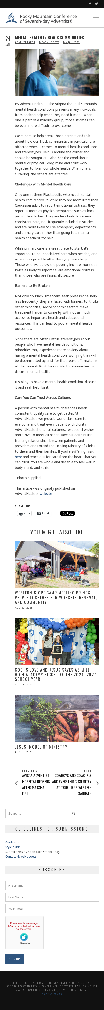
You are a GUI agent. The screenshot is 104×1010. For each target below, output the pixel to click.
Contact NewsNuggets (21, 856)
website (45, 493)
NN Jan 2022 (71, 42)
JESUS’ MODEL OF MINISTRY (41, 747)
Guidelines (12, 842)
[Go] (74, 813)
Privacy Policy (52, 993)
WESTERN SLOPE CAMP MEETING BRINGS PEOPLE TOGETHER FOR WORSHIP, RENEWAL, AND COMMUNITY (56, 597)
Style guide (13, 847)
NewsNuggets (49, 42)
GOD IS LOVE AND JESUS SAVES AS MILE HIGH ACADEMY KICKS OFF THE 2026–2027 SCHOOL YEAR (55, 674)
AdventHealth (25, 42)
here (18, 456)
